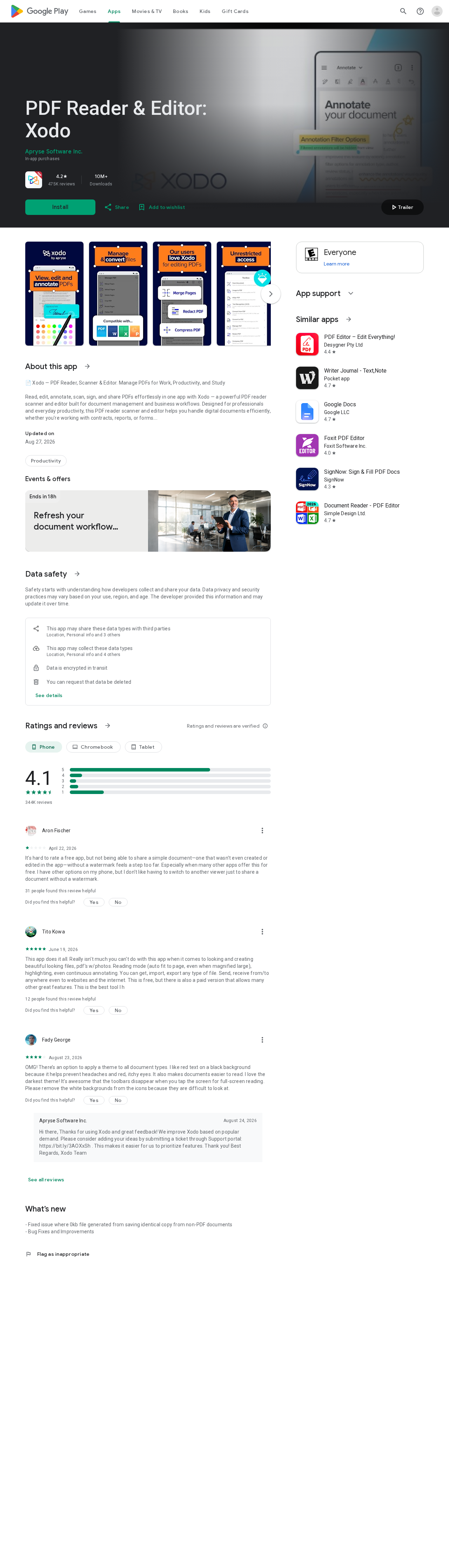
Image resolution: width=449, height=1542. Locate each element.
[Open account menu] (437, 11)
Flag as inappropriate (57, 1254)
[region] (123, 179)
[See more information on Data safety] (77, 573)
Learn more (336, 264)
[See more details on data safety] (49, 695)
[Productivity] (46, 460)
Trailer (401, 207)
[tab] (87, 11)
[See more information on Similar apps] (348, 319)
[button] (54, 294)
